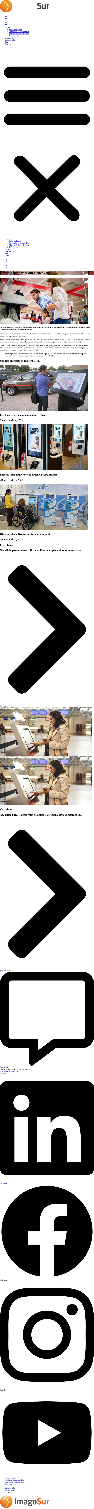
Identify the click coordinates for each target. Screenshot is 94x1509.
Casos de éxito (10, 40)
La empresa (9, 38)
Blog (6, 42)
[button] (47, 141)
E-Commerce (14, 36)
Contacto (8, 44)
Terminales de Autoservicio (19, 32)
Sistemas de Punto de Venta (19, 34)
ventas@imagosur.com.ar (9, 1071)
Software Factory (15, 30)
